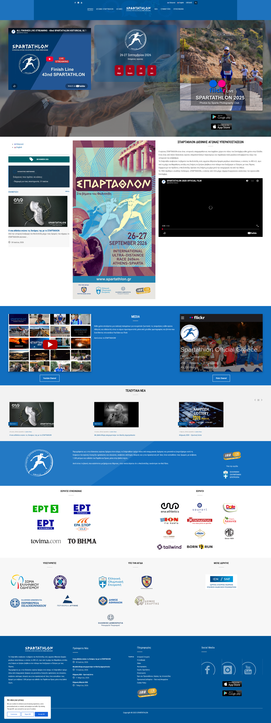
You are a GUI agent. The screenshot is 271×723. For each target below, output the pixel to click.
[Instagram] (78, 2)
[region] (27, 708)
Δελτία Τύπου (28, 432)
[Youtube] (81, 2)
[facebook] (75, 2)
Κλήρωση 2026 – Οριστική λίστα (190, 435)
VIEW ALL (67, 191)
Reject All (28, 714)
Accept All (41, 714)
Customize (14, 714)
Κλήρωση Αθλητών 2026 (80, 682)
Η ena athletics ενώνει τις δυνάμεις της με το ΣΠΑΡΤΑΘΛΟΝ (33, 230)
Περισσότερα (131, 656)
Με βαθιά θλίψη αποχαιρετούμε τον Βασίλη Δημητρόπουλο (114, 435)
